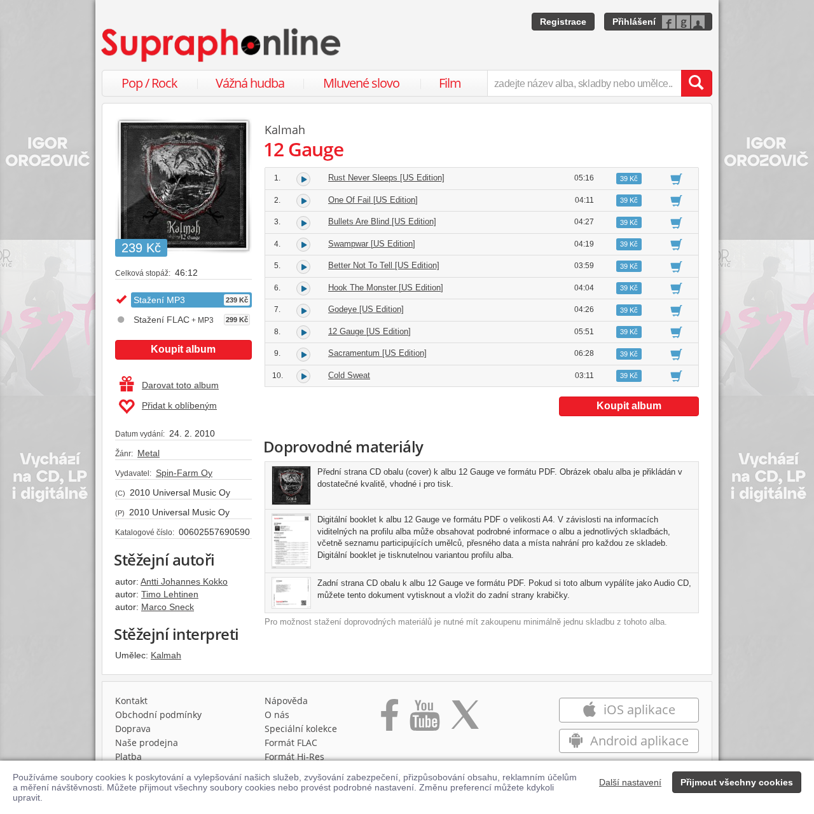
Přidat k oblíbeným (179, 405)
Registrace (563, 22)
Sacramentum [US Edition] (377, 353)
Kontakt (131, 701)
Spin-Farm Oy (184, 473)
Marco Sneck (167, 607)
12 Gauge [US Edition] (369, 331)
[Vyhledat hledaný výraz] (696, 83)
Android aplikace (638, 740)
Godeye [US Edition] (366, 309)
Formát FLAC (291, 742)
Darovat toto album (180, 385)
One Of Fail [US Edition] (373, 200)
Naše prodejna (146, 742)
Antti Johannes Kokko (184, 581)
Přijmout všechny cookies (736, 782)
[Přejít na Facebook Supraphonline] (389, 719)
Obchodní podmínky (158, 715)
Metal (148, 453)
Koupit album (183, 349)
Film (450, 83)
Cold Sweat (349, 375)
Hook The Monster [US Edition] (385, 287)
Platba (128, 756)
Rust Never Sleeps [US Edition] (386, 177)
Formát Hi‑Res (294, 756)
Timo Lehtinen (169, 594)
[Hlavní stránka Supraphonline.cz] (222, 45)
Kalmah (166, 655)
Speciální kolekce (301, 728)
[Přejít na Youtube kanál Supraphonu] (424, 719)
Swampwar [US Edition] (371, 243)
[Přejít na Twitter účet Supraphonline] (465, 719)
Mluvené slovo (361, 83)
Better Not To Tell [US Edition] (383, 265)
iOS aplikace (637, 709)
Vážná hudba (250, 83)
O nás (277, 715)
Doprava (133, 728)
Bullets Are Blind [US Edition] (382, 221)
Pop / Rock (149, 83)
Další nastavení (630, 782)
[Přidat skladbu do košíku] (676, 178)
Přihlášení (634, 22)
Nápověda (286, 701)
